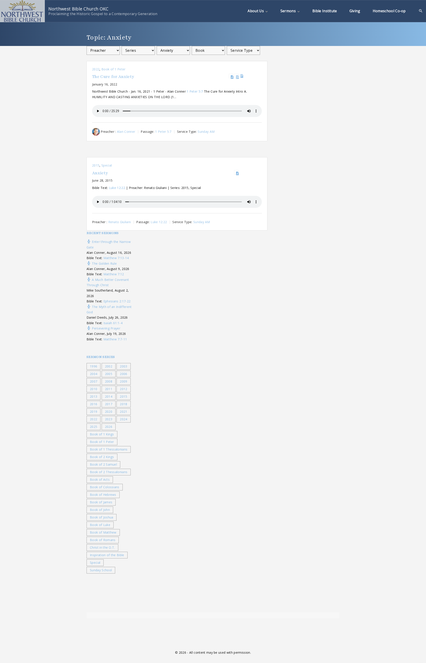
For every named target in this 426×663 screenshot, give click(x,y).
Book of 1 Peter (113, 69)
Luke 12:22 (117, 188)
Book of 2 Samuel (103, 464)
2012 (123, 389)
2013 (93, 396)
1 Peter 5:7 (195, 91)
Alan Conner (126, 131)
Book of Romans (102, 540)
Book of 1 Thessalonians (108, 449)
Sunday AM (206, 131)
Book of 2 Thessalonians (108, 472)
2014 (108, 396)
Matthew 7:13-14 (116, 258)
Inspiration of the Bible (107, 555)
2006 (123, 374)
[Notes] (236, 76)
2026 (108, 427)
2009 (123, 381)
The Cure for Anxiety (113, 76)
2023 (108, 419)
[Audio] (231, 76)
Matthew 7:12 (113, 274)
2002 (108, 366)
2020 (108, 411)
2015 (95, 165)
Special (106, 165)
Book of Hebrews (103, 494)
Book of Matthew (103, 532)
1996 (93, 366)
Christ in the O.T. (102, 547)
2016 (93, 404)
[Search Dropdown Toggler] (421, 11)
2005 (108, 374)
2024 (123, 419)
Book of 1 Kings (102, 434)
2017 (108, 404)
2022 (95, 69)
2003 (123, 366)
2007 (93, 381)
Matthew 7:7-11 (115, 339)
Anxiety (100, 173)
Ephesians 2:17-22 (116, 301)
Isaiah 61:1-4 (112, 323)
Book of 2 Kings (102, 457)
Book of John (100, 510)
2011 (108, 389)
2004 (93, 374)
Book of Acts (100, 479)
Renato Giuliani (119, 222)
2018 (123, 404)
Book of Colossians (104, 487)
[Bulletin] (242, 76)
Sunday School (101, 570)
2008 (108, 381)
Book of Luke (100, 525)
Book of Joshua (101, 517)
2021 (123, 411)
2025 (93, 427)
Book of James (101, 502)
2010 (93, 389)
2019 (93, 411)
